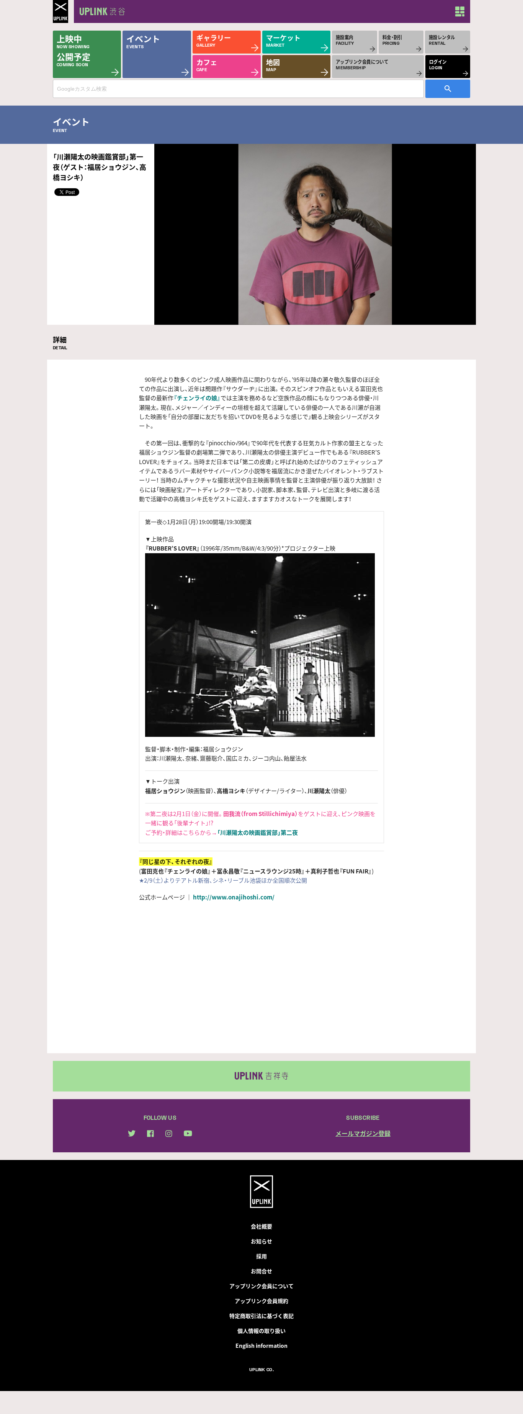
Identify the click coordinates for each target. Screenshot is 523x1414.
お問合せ (261, 1271)
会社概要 (261, 1226)
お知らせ (261, 1241)
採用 (261, 1256)
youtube (188, 1133)
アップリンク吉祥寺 (261, 1076)
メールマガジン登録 (363, 1133)
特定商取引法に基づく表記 (261, 1316)
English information (261, 1345)
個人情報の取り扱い (261, 1330)
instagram (168, 1133)
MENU (459, 11)
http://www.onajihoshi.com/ (234, 897)
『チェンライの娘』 (197, 398)
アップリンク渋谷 (100, 11)
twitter (132, 1133)
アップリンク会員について (261, 1286)
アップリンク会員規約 (261, 1301)
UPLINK (60, 11)
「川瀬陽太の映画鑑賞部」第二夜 (257, 832)
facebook (150, 1133)
